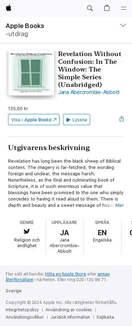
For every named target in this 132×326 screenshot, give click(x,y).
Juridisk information (70, 317)
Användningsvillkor (25, 317)
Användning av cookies (68, 309)
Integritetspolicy (22, 309)
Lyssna (80, 119)
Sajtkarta (105, 317)
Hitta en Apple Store (65, 274)
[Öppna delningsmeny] (122, 119)
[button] (89, 8)
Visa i (31, 119)
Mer (119, 205)
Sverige (14, 290)
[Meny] (123, 8)
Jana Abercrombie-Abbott (89, 92)
